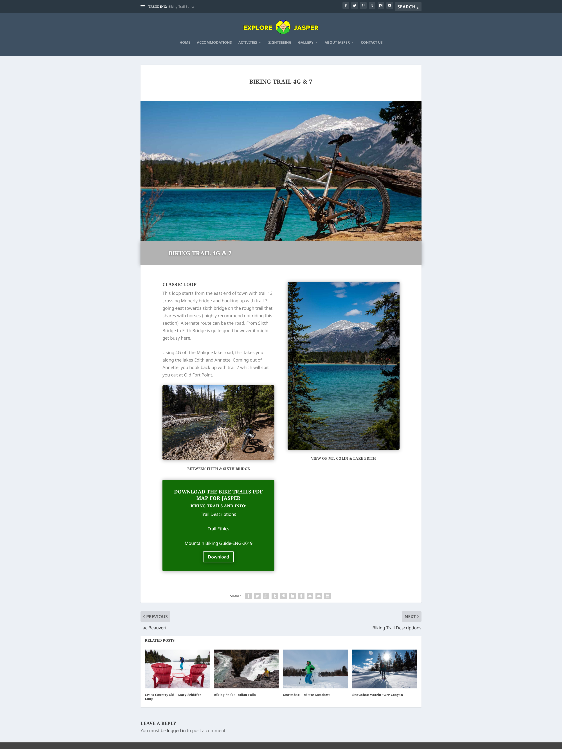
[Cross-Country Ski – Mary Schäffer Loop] (177, 669)
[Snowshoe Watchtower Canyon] (384, 669)
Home (185, 43)
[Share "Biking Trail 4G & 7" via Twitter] (257, 596)
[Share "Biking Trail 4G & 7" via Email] (318, 596)
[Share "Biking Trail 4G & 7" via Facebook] (248, 596)
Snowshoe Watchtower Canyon (377, 695)
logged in (176, 730)
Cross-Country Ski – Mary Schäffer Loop (173, 697)
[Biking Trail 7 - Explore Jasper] (218, 458)
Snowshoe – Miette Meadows (306, 695)
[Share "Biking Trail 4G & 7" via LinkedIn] (292, 596)
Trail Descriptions (218, 514)
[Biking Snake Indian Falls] (246, 669)
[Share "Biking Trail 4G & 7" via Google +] (266, 596)
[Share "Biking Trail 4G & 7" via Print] (327, 596)
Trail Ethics (218, 529)
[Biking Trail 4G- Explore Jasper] (344, 448)
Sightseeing (280, 43)
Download (218, 557)
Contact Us (372, 43)
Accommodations (214, 43)
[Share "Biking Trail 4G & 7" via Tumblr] (274, 596)
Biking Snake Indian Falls (235, 695)
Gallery (305, 43)
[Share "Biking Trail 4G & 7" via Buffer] (301, 596)
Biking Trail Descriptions (186, 6)
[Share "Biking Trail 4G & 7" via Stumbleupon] (310, 596)
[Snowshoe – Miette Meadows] (315, 669)
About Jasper (337, 43)
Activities (247, 43)
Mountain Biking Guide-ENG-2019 (218, 543)
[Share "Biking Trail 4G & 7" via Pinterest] (283, 596)
